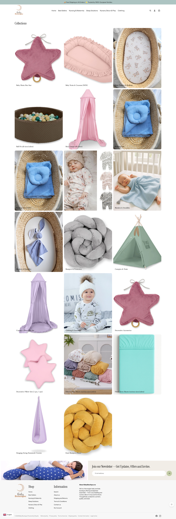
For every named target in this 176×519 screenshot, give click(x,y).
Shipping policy (72, 516)
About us (57, 495)
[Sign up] (169, 473)
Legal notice (93, 516)
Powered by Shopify (33, 516)
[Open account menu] (154, 10)
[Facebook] (156, 516)
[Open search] (150, 10)
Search (56, 492)
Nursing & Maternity (34, 498)
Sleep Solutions (33, 501)
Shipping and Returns (61, 498)
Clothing (31, 508)
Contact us (57, 505)
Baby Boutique (23, 516)
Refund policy (44, 516)
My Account (58, 508)
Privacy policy (53, 516)
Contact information (83, 516)
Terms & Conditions (60, 501)
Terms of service (62, 516)
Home (30, 492)
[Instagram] (160, 516)
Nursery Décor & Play (35, 505)
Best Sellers (32, 495)
